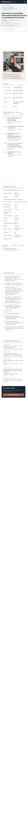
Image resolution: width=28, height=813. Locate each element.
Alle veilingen (21, 113)
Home (3, 5)
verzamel (17, 20)
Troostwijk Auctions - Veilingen (11, 23)
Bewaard (21, 245)
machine (12, 20)
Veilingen (8, 5)
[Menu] (24, 1)
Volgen (13, 245)
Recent (5, 245)
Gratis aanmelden (13, 394)
